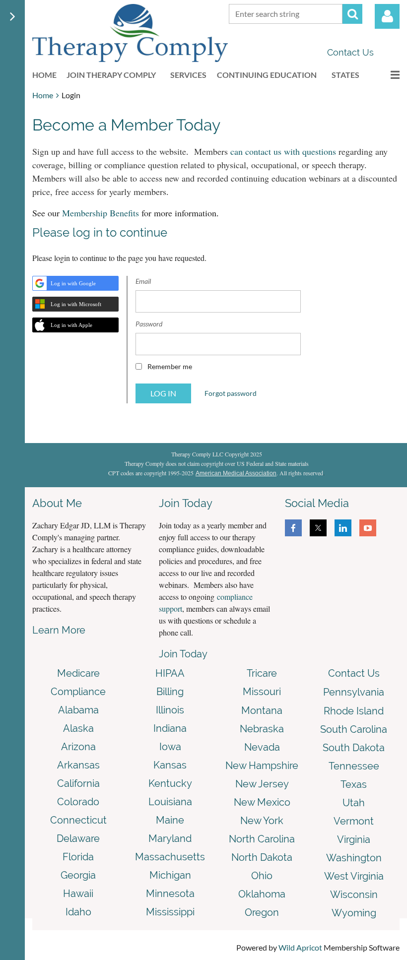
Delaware (78, 838)
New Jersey (262, 784)
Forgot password (230, 393)
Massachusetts (170, 857)
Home (42, 95)
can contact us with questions (283, 151)
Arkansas (78, 765)
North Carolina (262, 839)
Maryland (170, 838)
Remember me (169, 366)
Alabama (78, 710)
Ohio (261, 876)
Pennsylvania (353, 692)
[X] (318, 527)
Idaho (78, 912)
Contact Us (350, 52)
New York (261, 821)
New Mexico (262, 802)
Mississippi (170, 912)
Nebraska (262, 729)
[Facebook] (293, 527)
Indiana (170, 728)
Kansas (170, 765)
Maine (170, 820)
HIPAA (170, 673)
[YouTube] (367, 527)
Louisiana (170, 802)
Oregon (262, 912)
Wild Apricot (300, 947)
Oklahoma (261, 894)
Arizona (78, 747)
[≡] (385, 74)
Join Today (183, 654)
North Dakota (261, 857)
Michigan (170, 875)
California (78, 783)
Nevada (262, 747)
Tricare (262, 673)
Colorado (78, 802)
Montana (261, 710)
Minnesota (170, 893)
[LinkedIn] (343, 527)
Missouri (262, 692)
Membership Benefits (100, 213)
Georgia (78, 875)
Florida (78, 857)
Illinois (170, 710)
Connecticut (78, 820)
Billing (170, 692)
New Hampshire (261, 765)
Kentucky (170, 783)
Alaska (78, 728)
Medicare (78, 673)
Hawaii (78, 893)
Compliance (78, 692)
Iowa (170, 747)
